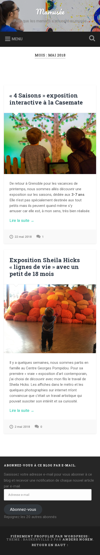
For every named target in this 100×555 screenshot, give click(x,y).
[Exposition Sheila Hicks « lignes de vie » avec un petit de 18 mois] (50, 318)
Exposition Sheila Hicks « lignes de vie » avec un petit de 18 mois (44, 267)
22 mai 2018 (23, 237)
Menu (17, 38)
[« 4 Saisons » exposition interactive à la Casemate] (50, 143)
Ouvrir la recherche (91, 39)
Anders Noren (77, 539)
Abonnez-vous (23, 509)
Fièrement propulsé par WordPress (49, 536)
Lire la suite (29, 220)
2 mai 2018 (22, 427)
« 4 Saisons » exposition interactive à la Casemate (46, 98)
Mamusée (50, 12)
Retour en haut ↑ (50, 545)
